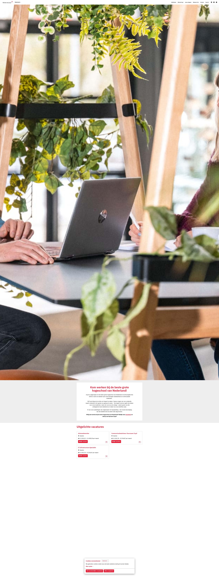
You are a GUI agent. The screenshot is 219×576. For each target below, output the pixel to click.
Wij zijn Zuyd (180, 2)
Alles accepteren (108, 570)
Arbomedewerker (83, 433)
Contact (202, 2)
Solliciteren (173, 2)
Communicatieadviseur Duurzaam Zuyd (124, 433)
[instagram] (216, 2)
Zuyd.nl (207, 2)
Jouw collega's (188, 2)
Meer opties (89, 566)
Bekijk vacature (83, 441)
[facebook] (214, 2)
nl (106, 442)
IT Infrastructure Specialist (87, 447)
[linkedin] (211, 2)
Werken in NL (196, 2)
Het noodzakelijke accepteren (94, 570)
